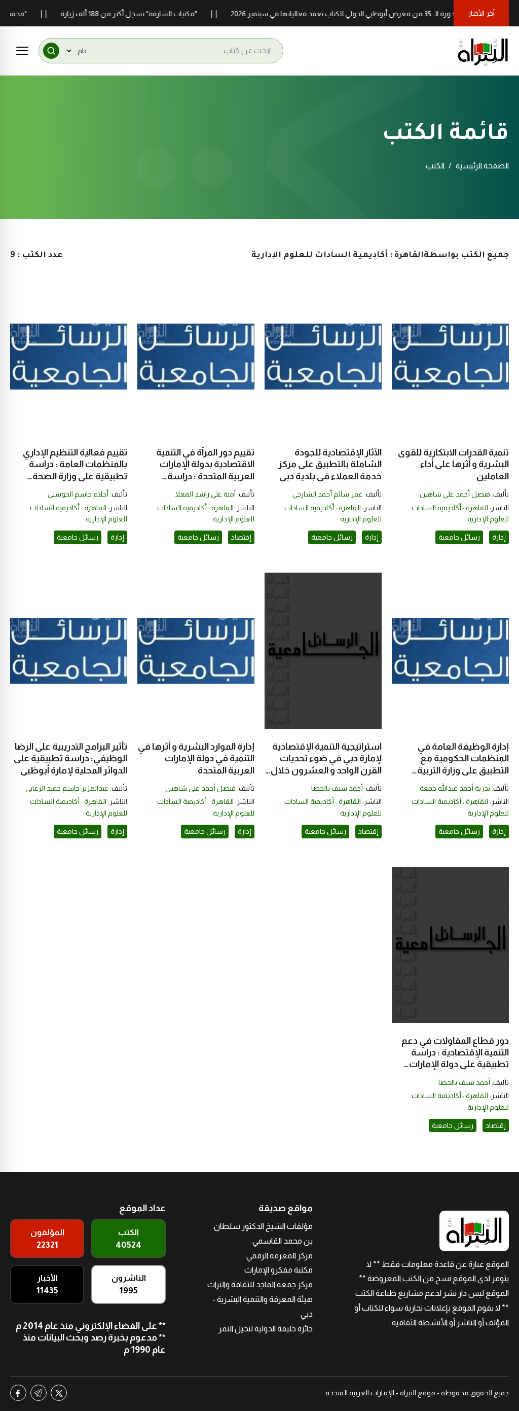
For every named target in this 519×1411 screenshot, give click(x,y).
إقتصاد (241, 537)
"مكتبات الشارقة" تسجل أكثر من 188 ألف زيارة (147, 14)
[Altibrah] (483, 50)
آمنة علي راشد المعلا (205, 494)
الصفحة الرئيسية (482, 165)
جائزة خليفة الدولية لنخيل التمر (265, 1328)
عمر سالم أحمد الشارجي (327, 494)
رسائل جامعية (459, 537)
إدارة (499, 537)
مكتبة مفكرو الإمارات (278, 1269)
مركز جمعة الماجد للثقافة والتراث (260, 1284)
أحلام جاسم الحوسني (78, 494)
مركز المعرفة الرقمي (279, 1255)
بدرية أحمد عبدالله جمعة (455, 788)
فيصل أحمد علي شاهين (455, 494)
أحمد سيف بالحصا (337, 788)
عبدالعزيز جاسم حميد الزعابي (66, 788)
